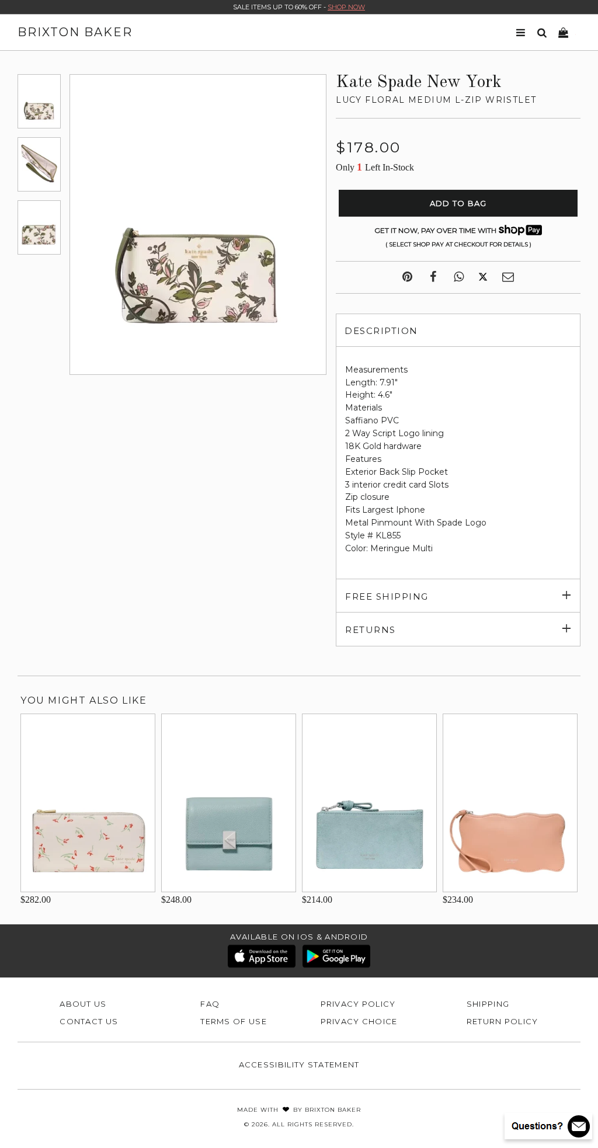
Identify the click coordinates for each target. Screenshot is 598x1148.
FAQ (210, 1003)
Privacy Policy (358, 1003)
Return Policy (502, 1021)
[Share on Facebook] (433, 277)
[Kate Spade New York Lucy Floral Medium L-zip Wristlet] (39, 101)
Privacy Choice (359, 1021)
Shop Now (346, 7)
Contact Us (89, 1021)
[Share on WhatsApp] (458, 277)
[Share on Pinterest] (407, 277)
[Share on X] (482, 277)
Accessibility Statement (299, 1064)
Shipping (488, 1003)
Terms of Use (233, 1021)
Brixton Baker (75, 32)
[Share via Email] (508, 277)
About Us (83, 1003)
